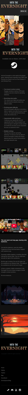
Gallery (3, 370)
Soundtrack (4, 378)
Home (2, 367)
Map (2, 375)
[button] (23, 11)
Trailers (3, 372)
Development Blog (6, 380)
